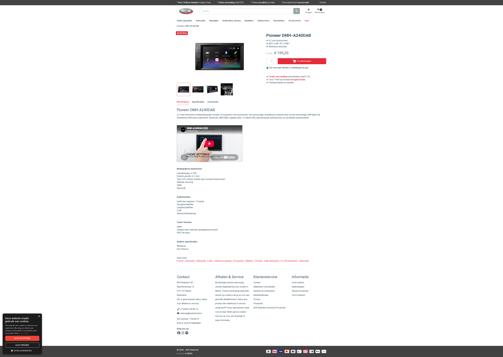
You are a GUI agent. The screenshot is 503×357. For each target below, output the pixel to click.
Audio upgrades (184, 20)
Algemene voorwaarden (264, 286)
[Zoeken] (296, 11)
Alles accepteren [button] (22, 338)
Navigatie (213, 20)
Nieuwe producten (223, 261)
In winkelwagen (304, 61)
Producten (239, 261)
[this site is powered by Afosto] (184, 353)
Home (180, 261)
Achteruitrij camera (231, 20)
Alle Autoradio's (272, 261)
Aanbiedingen (298, 286)
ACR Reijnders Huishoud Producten (269, 307)
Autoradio (200, 20)
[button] (22, 350)
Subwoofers (263, 20)
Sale (307, 20)
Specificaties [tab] (198, 102)
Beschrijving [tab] (183, 102)
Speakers (249, 20)
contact (242, 312)
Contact (323, 2)
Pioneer (259, 261)
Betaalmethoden (260, 295)
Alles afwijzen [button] (22, 345)
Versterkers (279, 20)
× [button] (39, 316)
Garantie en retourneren (264, 291)
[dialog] (22, 334)
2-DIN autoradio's (289, 261)
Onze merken (298, 282)
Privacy (256, 299)
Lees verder (23, 333)
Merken (249, 261)
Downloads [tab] (212, 102)
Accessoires (295, 20)
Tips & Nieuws (298, 295)
